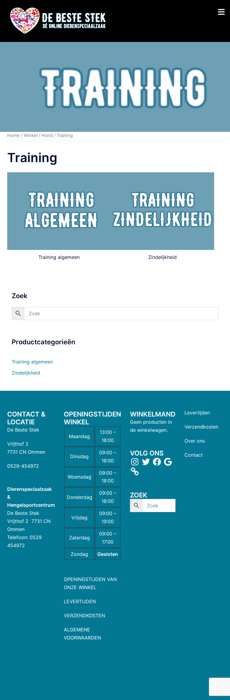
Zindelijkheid (26, 373)
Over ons (194, 441)
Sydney (126, 690)
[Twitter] (146, 462)
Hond (47, 135)
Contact (193, 455)
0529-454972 (23, 466)
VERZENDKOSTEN (84, 615)
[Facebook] (157, 462)
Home (13, 135)
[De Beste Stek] (59, 20)
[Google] (168, 462)
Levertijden (197, 413)
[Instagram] (135, 462)
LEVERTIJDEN (80, 601)
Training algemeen (32, 362)
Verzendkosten (201, 427)
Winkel (30, 135)
